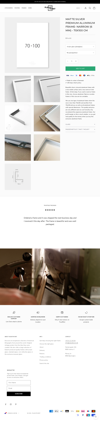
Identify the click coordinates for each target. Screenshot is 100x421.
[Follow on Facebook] (6, 404)
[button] (80, 124)
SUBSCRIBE (19, 394)
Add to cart (80, 68)
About (41, 347)
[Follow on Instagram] (11, 404)
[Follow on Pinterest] (16, 404)
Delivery (42, 350)
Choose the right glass (47, 344)
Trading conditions (45, 357)
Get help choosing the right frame (50, 341)
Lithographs (9, 8)
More (30, 8)
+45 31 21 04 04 (70, 341)
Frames (24, 8)
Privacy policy (44, 360)
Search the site (44, 363)
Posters (17, 8)
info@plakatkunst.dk (71, 343)
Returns (42, 354)
